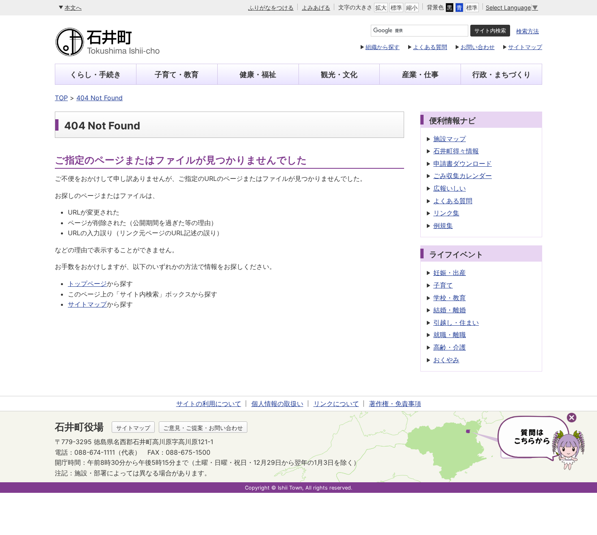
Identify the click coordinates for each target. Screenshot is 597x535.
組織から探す (383, 46)
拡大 (381, 7)
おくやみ (446, 360)
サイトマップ (525, 46)
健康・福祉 (258, 74)
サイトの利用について (208, 404)
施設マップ (449, 139)
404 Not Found (99, 98)
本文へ (73, 7)
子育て (443, 285)
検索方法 (527, 31)
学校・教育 (449, 298)
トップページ (87, 283)
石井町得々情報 (456, 151)
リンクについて (336, 404)
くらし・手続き (95, 74)
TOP (61, 98)
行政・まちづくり (501, 74)
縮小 (411, 7)
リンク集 (446, 213)
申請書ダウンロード (462, 163)
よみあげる (316, 7)
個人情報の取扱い (277, 404)
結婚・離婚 (449, 310)
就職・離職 (449, 335)
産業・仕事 (420, 74)
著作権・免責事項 (395, 404)
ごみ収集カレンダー (462, 176)
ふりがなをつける (271, 7)
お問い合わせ (478, 46)
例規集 (443, 225)
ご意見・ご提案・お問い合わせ (203, 427)
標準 (396, 7)
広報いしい (449, 188)
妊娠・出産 (449, 273)
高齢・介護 (449, 347)
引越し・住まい (456, 322)
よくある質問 (430, 46)
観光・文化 (339, 74)
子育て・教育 (177, 74)
